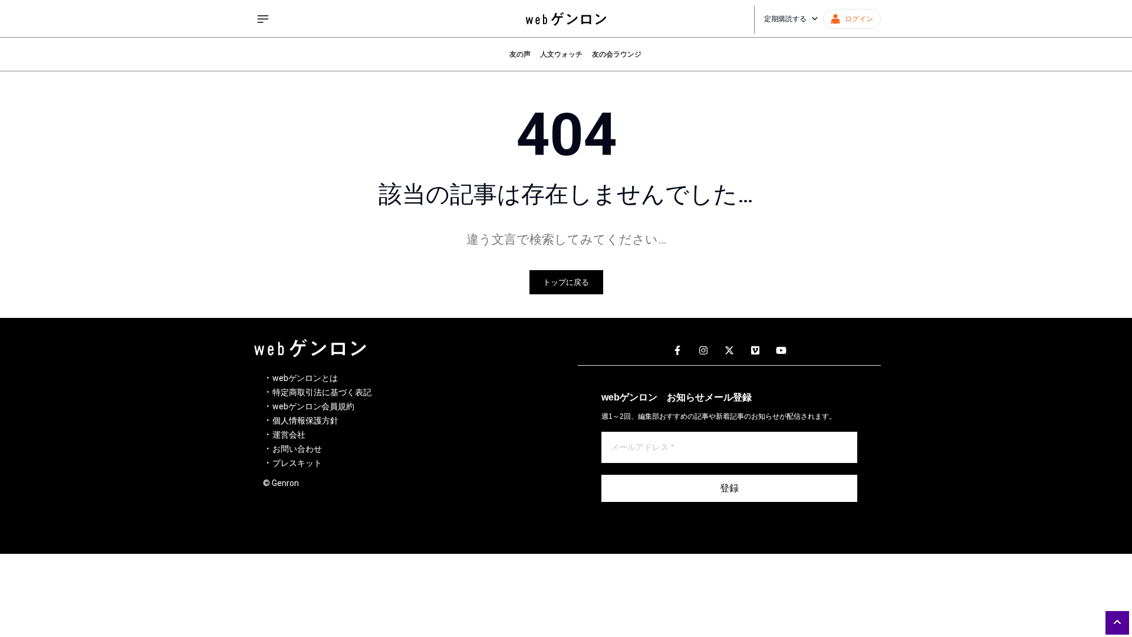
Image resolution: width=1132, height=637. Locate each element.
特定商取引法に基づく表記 (321, 392)
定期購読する (785, 19)
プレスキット (297, 463)
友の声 (520, 54)
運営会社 (288, 434)
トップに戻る (566, 282)
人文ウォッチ (561, 54)
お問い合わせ (297, 449)
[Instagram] (703, 351)
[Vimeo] (755, 351)
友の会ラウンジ (616, 54)
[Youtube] (781, 351)
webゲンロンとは (305, 378)
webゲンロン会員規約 (313, 406)
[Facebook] (677, 351)
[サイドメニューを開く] (263, 19)
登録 (729, 488)
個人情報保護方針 (305, 420)
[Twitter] (729, 351)
